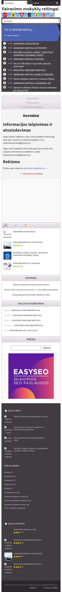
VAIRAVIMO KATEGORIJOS (26, 43)
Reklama (32, 587)
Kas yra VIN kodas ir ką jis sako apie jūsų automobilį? (32, 65)
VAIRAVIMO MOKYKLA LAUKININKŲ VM (32, 83)
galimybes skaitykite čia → (36, 168)
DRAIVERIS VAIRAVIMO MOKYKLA (29, 70)
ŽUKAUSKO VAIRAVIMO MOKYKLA (28, 564)
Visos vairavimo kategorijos (15, 508)
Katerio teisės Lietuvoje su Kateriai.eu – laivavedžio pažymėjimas (31, 289)
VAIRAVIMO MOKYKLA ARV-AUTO (23, 330)
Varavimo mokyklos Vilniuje (15, 505)
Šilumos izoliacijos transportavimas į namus (31, 284)
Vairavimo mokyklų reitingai (30, 8)
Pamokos (8, 480)
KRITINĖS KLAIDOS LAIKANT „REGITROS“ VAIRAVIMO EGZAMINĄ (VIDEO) (33, 54)
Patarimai (8, 484)
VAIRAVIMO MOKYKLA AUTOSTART (30, 48)
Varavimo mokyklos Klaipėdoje (16, 501)
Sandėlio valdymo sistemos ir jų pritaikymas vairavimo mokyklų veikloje (31, 449)
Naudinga (8, 476)
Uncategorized (10, 493)
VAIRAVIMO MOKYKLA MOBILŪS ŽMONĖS (33, 74)
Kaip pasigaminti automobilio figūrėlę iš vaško (31, 294)
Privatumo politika (51, 587)
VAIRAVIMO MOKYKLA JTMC (25, 530)
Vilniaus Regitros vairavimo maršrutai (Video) (34, 78)
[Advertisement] (31, 202)
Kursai (6, 472)
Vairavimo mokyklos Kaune (15, 497)
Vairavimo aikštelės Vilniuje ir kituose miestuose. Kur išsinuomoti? (35, 89)
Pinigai (7, 489)
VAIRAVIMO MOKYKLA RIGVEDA (28, 59)
